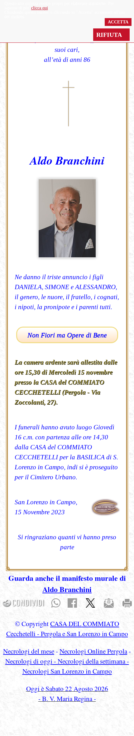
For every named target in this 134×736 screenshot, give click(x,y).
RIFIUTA (111, 34)
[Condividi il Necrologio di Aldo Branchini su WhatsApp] (55, 602)
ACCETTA (118, 22)
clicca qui (39, 8)
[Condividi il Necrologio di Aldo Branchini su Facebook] (72, 602)
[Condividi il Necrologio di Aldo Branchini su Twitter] (90, 602)
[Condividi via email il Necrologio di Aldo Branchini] (109, 602)
